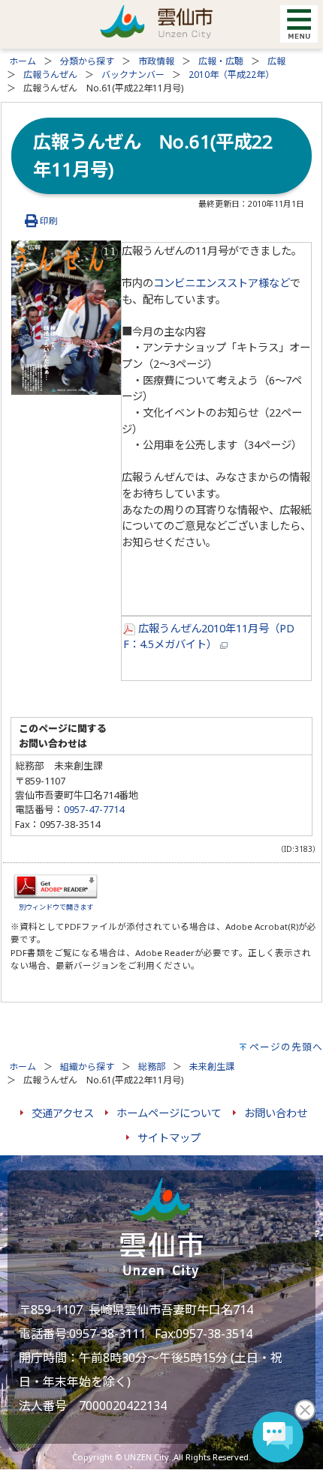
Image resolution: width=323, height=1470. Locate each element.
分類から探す (87, 61)
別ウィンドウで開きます (56, 907)
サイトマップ (169, 1138)
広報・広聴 (220, 61)
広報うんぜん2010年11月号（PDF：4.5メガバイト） (208, 636)
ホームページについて (169, 1113)
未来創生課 (211, 1066)
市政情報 (156, 61)
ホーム (22, 61)
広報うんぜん (50, 74)
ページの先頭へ (286, 1046)
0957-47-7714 (94, 809)
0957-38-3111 (107, 1333)
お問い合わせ (275, 1113)
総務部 (151, 1066)
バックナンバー (133, 74)
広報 (276, 61)
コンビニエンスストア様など (221, 283)
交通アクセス (63, 1113)
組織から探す (87, 1066)
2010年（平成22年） (231, 74)
